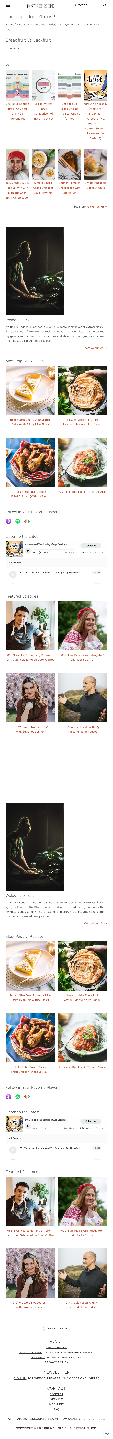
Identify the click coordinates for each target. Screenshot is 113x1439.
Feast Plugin (86, 1428)
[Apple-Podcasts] (10, 521)
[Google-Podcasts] (28, 521)
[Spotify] (19, 521)
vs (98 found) (95, 206)
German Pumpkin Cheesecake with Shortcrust (70, 187)
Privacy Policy (57, 1362)
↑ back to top (56, 1328)
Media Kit (56, 1404)
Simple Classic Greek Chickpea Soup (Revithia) (43, 187)
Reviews (38, 1357)
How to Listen (30, 1352)
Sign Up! (20, 1378)
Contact (56, 1394)
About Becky (56, 1347)
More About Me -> (95, 347)
